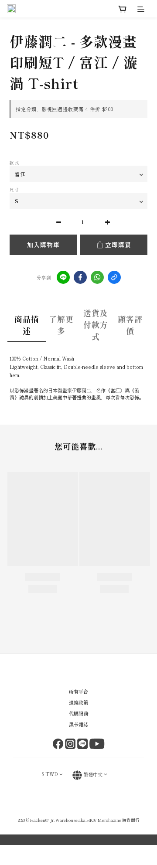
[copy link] (114, 277)
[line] (63, 277)
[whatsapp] (97, 277)
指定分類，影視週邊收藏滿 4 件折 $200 (64, 109)
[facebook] (80, 277)
